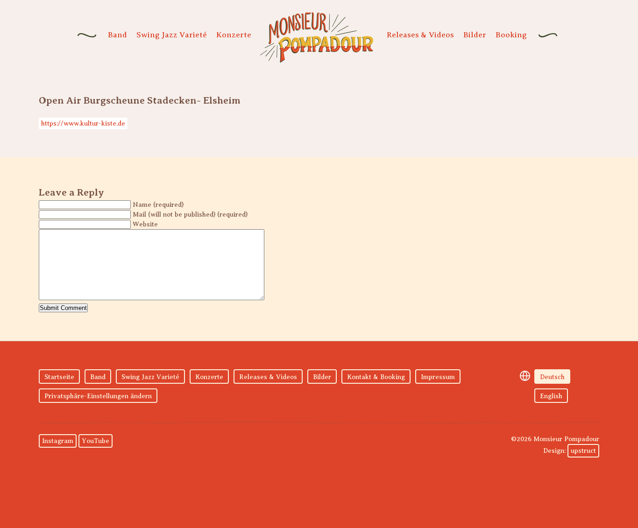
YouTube (95, 440)
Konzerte (233, 34)
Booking (511, 34)
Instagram (57, 440)
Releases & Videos (420, 34)
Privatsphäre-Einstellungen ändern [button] (98, 396)
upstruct (583, 450)
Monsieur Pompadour (316, 37)
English (551, 396)
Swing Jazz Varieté (171, 34)
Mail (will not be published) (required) (190, 214)
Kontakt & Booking (376, 376)
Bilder (474, 34)
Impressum (438, 376)
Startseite (59, 376)
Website (145, 224)
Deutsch (552, 376)
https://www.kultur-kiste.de (83, 123)
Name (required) (158, 204)
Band (117, 34)
